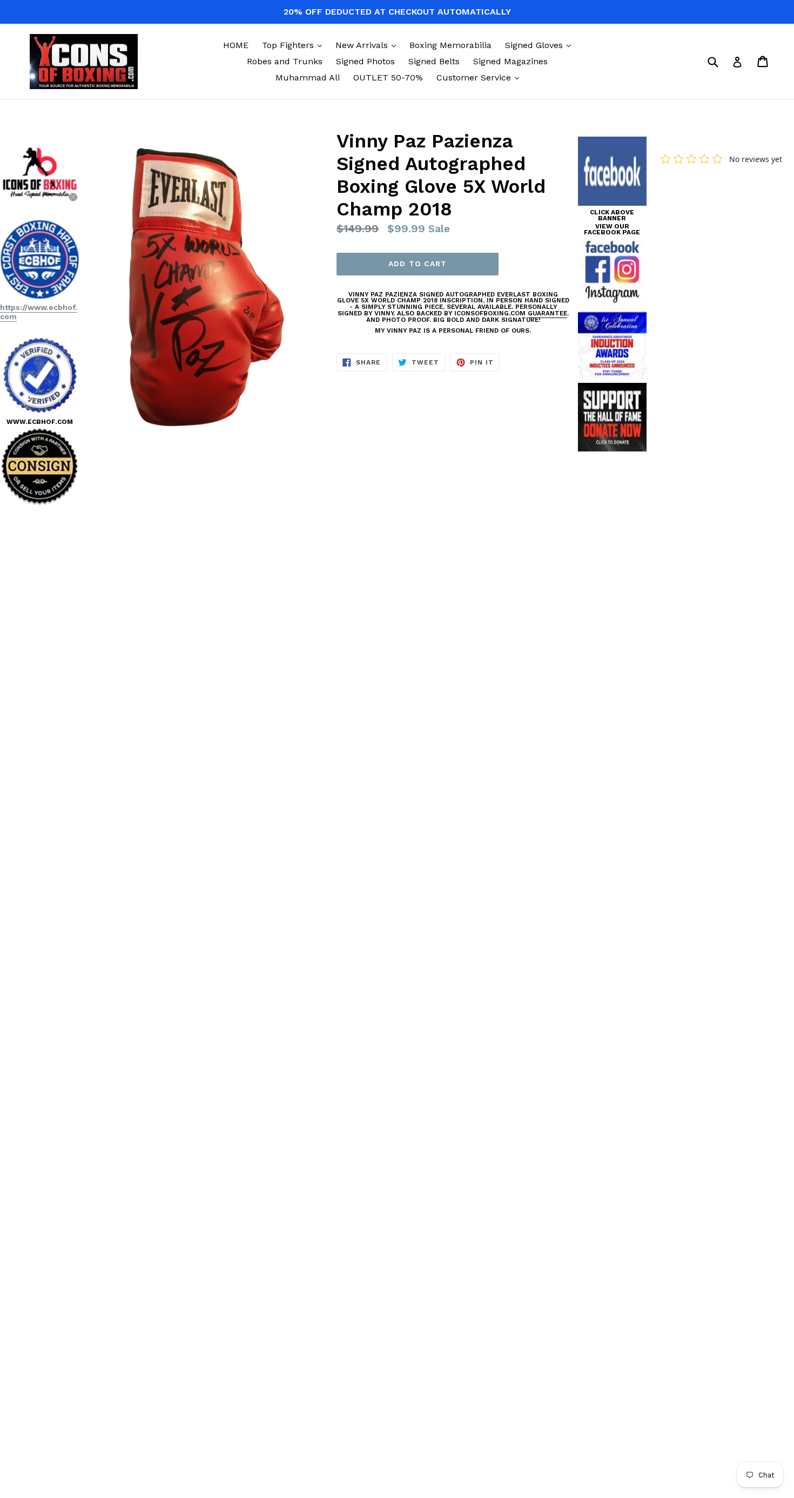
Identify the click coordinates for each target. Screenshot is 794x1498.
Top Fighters (294, 44)
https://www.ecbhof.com (38, 312)
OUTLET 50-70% (388, 77)
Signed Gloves (540, 44)
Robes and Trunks (284, 61)
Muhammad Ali (307, 77)
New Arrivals (368, 44)
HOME (235, 45)
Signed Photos (365, 61)
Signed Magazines (510, 61)
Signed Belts (434, 61)
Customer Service (480, 77)
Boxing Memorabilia (450, 45)
